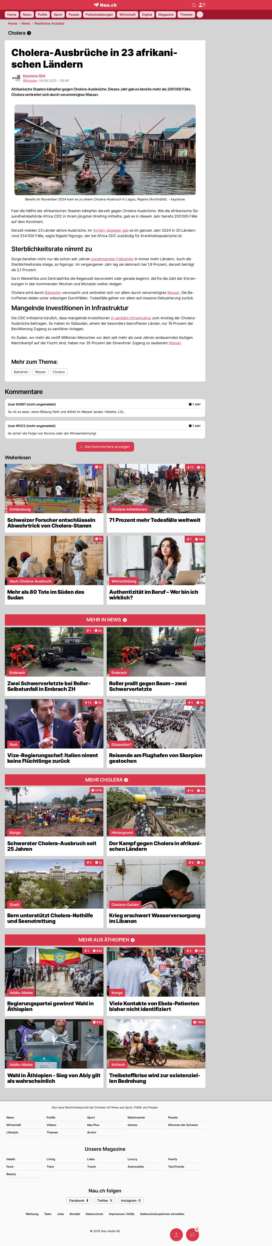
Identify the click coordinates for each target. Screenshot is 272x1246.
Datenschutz (94, 1214)
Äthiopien (30, 81)
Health (10, 1159)
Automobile (136, 1166)
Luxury (132, 1159)
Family (172, 1159)
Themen (52, 1132)
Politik (51, 1117)
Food (9, 1166)
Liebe (91, 1159)
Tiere (50, 1166)
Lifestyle (12, 1132)
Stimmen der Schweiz (183, 1125)
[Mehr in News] (105, 620)
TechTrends (176, 1166)
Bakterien (53, 292)
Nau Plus (93, 1125)
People (173, 1117)
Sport (91, 1117)
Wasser (173, 292)
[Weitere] (200, 14)
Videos (51, 1125)
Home (12, 23)
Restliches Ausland (49, 23)
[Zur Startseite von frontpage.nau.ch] (105, 5)
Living (51, 1159)
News (26, 23)
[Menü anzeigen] (202, 5)
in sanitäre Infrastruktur (131, 318)
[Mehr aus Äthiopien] (105, 940)
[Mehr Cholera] (105, 780)
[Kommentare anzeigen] (192, 1234)
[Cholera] (105, 33)
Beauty (11, 1174)
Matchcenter (136, 1117)
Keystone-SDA (34, 76)
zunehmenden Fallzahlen (112, 259)
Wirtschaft (13, 1125)
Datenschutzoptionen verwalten (162, 1214)
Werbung (32, 1214)
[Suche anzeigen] (194, 4)
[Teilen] (176, 1234)
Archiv (91, 1132)
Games (132, 1125)
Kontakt (75, 1214)
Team (48, 1214)
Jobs (60, 1214)
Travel (91, 1166)
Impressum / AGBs (121, 1214)
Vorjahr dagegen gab (111, 230)
